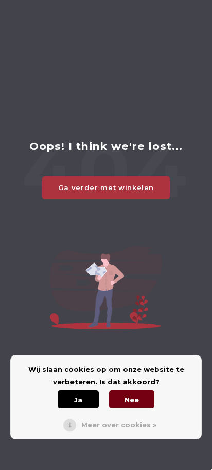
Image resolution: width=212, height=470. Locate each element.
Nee (132, 400)
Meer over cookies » (118, 425)
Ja (78, 400)
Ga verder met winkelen (106, 187)
